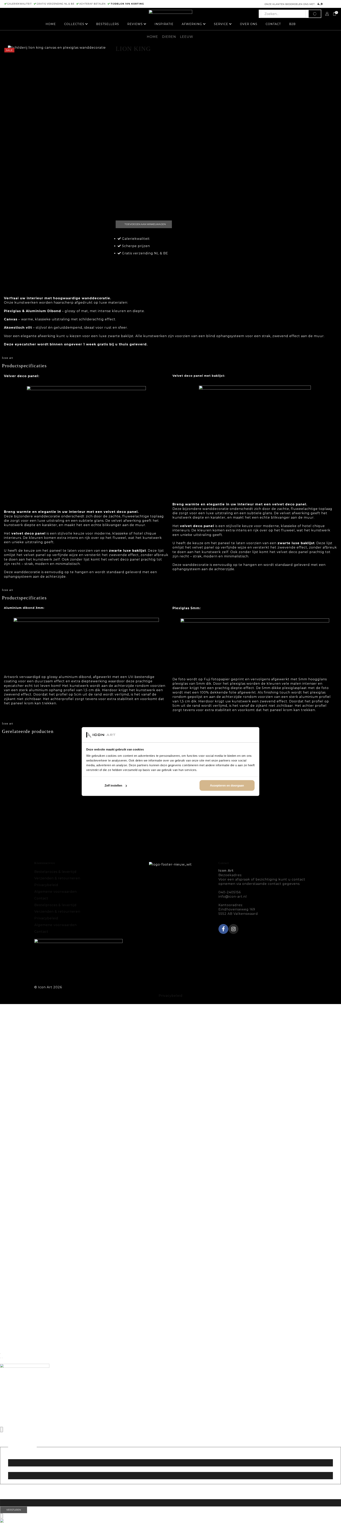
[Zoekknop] (314, 14)
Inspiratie (164, 24)
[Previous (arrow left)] (0, 1357)
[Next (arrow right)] (2, 1357)
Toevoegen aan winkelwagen (145, 224)
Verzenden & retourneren (57, 878)
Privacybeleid (46, 885)
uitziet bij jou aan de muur (196, 280)
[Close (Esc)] (0, 1353)
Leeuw (186, 37)
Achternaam (19, 1468)
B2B (292, 24)
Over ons (248, 24)
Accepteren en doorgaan (227, 785)
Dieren (169, 37)
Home (51, 24)
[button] (170, 1520)
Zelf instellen (113, 785)
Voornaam (17, 1456)
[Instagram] (233, 929)
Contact (273, 24)
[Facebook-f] (223, 929)
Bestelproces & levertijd (55, 872)
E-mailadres (17, 1496)
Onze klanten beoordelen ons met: (290, 4)
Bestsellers (107, 24)
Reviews (135, 24)
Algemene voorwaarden (55, 892)
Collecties (74, 24)
